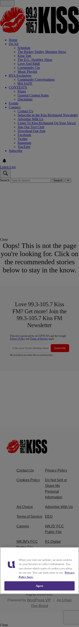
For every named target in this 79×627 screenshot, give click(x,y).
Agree (39, 585)
